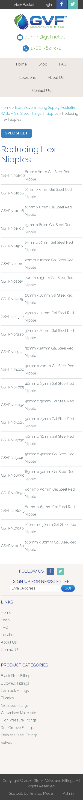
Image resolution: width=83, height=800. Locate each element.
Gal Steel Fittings (28, 113)
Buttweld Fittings (15, 683)
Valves (6, 742)
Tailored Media (41, 793)
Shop (43, 64)
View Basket (24, 5)
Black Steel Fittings (16, 676)
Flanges (7, 698)
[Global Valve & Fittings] (41, 29)
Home (21, 64)
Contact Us (41, 90)
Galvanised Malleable (18, 713)
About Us (56, 77)
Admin (68, 793)
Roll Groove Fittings (17, 728)
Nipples (51, 113)
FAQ (63, 64)
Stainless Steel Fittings (19, 735)
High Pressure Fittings (19, 720)
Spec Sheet (16, 133)
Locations (27, 77)
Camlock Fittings (15, 690)
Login (47, 5)
